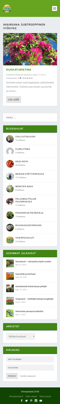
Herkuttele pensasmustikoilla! (29, 311)
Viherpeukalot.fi (16, 396)
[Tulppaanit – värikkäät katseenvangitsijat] (10, 301)
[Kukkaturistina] (30, 49)
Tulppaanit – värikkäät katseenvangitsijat (34, 298)
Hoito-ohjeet (31, 396)
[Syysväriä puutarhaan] (10, 276)
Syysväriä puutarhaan (25, 273)
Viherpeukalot (11, 78)
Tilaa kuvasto (45, 396)
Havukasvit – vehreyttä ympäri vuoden (33, 261)
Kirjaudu (12, 375)
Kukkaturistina (18, 70)
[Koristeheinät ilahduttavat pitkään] (10, 288)
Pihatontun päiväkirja (23, 74)
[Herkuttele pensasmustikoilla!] (10, 313)
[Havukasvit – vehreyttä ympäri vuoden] (10, 263)
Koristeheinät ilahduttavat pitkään (31, 286)
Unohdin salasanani (28, 375)
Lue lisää (13, 99)
